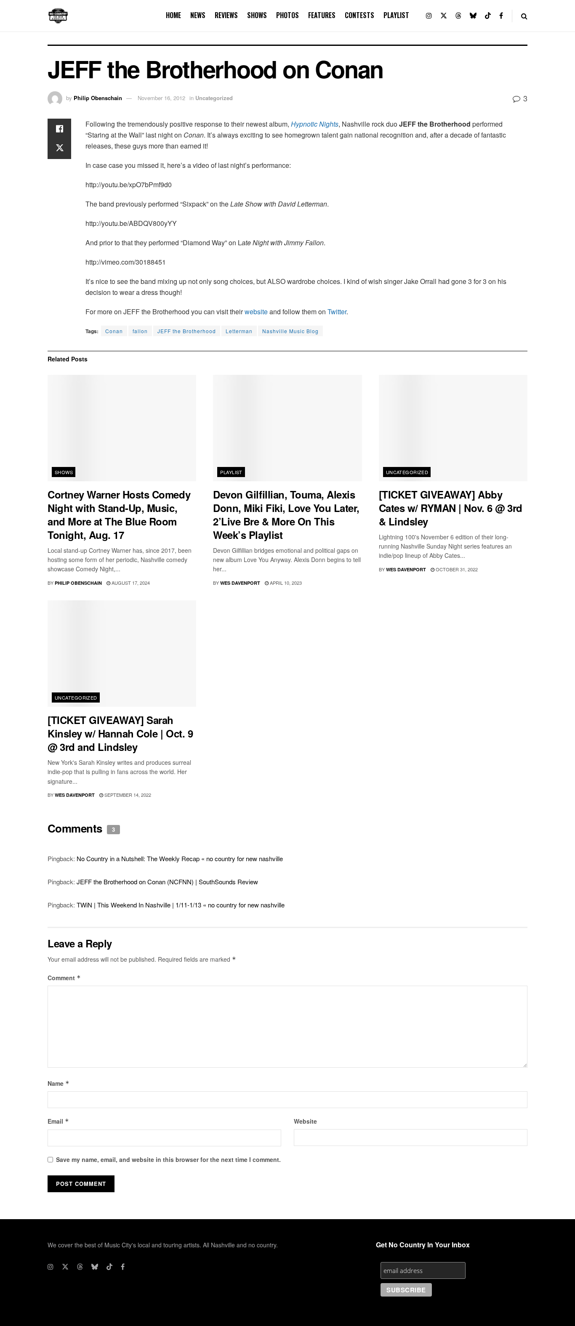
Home (173, 15)
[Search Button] (524, 16)
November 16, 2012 (161, 98)
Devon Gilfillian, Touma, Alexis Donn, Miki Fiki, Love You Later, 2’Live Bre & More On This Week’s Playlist (286, 514)
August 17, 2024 (130, 582)
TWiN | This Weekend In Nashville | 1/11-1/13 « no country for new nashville (181, 904)
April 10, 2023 (285, 582)
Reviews (226, 15)
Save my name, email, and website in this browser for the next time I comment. (168, 1159)
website (256, 311)
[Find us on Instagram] (429, 16)
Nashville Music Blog (290, 330)
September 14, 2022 (127, 794)
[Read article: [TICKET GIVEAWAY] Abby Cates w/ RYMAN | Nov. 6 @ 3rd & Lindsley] (453, 428)
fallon (140, 330)
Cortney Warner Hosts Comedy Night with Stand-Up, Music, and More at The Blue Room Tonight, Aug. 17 (119, 514)
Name (58, 1083)
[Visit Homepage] (58, 16)
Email (58, 1121)
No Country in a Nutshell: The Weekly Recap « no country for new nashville (180, 858)
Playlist (396, 15)
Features (321, 15)
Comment (64, 977)
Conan (114, 330)
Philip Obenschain (98, 98)
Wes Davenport (240, 583)
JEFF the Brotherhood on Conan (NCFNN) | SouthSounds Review (167, 881)
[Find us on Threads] (458, 16)
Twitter (336, 311)
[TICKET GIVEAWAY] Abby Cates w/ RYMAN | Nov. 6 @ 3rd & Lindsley (450, 507)
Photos (287, 15)
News (197, 15)
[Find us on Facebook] (501, 16)
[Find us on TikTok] (488, 16)
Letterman (239, 330)
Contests (359, 15)
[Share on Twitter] (59, 149)
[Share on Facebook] (59, 129)
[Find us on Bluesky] (473, 16)
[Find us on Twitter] (443, 16)
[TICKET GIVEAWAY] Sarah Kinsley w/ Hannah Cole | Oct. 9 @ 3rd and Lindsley (120, 733)
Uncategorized (214, 98)
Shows (257, 15)
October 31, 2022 (456, 569)
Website (305, 1121)
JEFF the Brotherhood (186, 330)
